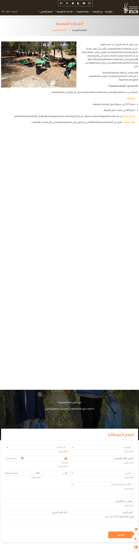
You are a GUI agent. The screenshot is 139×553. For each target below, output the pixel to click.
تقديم (121, 534)
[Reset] (89, 3)
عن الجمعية (98, 11)
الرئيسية (108, 11)
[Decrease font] (67, 3)
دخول (8, 11)
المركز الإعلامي (46, 11)
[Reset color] (84, 3)
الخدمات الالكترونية (64, 11)
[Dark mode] (78, 3)
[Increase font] (61, 3)
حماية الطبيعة (83, 11)
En (3, 11)
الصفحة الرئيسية (79, 30)
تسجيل (15, 11)
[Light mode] (73, 3)
